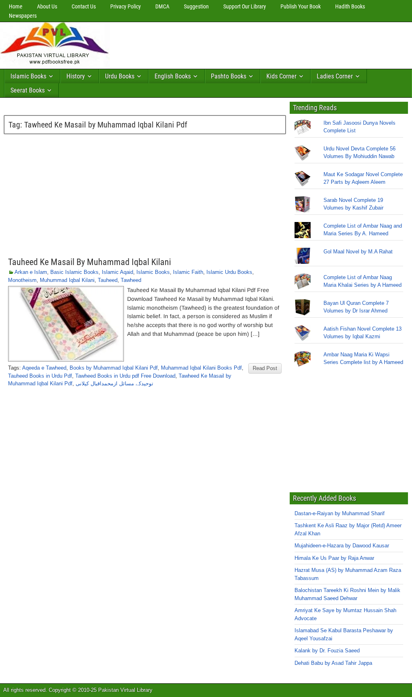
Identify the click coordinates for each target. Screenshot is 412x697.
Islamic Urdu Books (229, 272)
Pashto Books (228, 76)
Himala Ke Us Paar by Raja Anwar (334, 558)
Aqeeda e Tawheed (44, 368)
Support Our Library (244, 6)
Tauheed (107, 280)
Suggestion (196, 6)
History (75, 76)
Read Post (265, 368)
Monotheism (22, 280)
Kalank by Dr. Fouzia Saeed (327, 651)
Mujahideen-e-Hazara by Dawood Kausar (342, 546)
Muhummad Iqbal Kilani (67, 280)
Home (16, 6)
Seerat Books (27, 90)
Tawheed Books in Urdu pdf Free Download (125, 376)
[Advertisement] (259, 43)
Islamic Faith (188, 272)
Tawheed (131, 280)
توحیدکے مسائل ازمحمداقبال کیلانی (114, 383)
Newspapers (23, 15)
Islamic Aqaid (117, 272)
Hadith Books (350, 6)
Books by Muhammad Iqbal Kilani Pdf (114, 368)
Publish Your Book (300, 6)
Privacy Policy (125, 6)
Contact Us (84, 6)
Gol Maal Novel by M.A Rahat (358, 252)
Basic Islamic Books (74, 272)
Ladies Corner (335, 76)
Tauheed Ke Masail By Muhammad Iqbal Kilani (89, 262)
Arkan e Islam (30, 272)
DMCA (162, 6)
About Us (47, 6)
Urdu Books (119, 76)
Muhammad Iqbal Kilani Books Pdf (201, 368)
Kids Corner (281, 76)
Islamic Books (28, 76)
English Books (172, 76)
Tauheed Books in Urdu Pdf (40, 376)
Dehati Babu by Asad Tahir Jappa (333, 663)
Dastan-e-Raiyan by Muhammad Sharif (340, 513)
